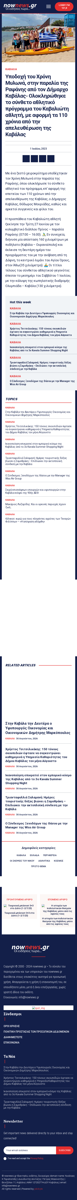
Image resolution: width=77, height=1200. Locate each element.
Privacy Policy (36, 1158)
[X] (34, 158)
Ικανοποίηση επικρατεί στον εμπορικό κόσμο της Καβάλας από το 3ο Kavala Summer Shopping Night (39, 349)
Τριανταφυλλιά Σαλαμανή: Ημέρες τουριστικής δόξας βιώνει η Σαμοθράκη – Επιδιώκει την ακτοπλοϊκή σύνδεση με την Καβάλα (40, 366)
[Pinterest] (42, 158)
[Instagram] (42, 1194)
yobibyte (38, 1189)
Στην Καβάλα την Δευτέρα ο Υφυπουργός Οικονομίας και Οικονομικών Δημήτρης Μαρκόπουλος (42, 315)
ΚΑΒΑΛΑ (11, 69)
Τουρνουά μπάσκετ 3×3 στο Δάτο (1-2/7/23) (19, 914)
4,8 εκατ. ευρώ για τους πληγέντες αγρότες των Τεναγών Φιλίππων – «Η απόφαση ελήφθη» (38, 520)
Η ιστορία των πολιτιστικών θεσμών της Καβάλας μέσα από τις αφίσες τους (57, 921)
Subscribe (65, 1150)
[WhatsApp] (50, 158)
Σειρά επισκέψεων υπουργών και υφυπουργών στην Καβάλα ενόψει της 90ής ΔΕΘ (35, 491)
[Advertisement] (38, 618)
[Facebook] (26, 158)
